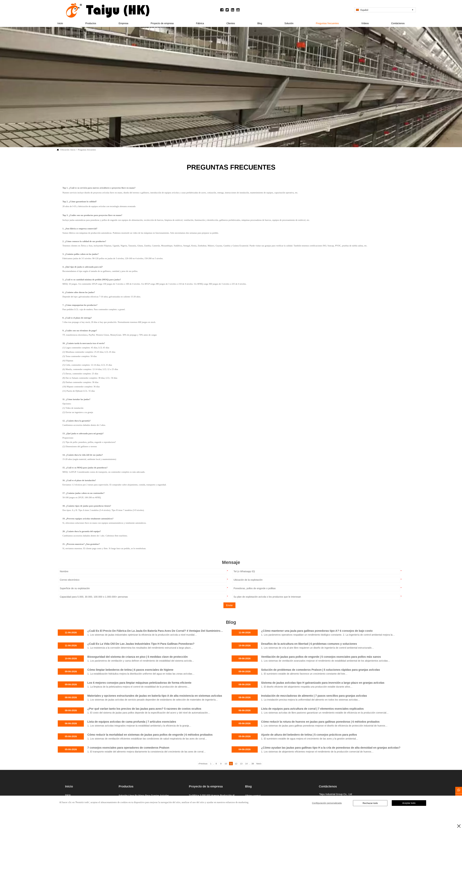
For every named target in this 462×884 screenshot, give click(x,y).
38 (252, 763)
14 (246, 763)
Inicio (72, 149)
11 (231, 763)
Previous (202, 763)
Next (259, 763)
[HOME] (107, 10)
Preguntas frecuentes (87, 149)
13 (241, 763)
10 (226, 763)
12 (236, 763)
